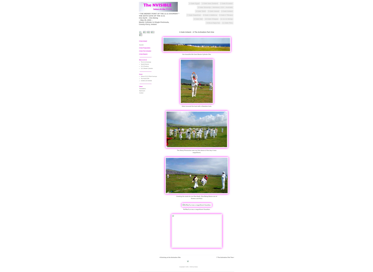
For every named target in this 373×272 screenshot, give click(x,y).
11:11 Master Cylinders (147, 68)
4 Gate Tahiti (201, 11)
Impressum (142, 90)
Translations (142, 88)
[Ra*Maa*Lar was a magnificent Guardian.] (197, 205)
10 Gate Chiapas (211, 19)
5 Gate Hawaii (213, 11)
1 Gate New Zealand (210, 3)
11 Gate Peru (227, 23)
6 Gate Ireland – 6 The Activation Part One (196, 32)
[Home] (159, 9)
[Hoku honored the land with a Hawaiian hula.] (197, 104)
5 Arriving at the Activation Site (170, 257)
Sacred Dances (145, 64)
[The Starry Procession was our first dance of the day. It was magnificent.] (197, 148)
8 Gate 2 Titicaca (226, 15)
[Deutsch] (153, 32)
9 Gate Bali (198, 19)
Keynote (141, 45)
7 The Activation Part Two (224, 257)
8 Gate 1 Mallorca (210, 15)
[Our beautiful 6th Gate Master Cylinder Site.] (197, 52)
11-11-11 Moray (226, 19)
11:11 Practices (145, 66)
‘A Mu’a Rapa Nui (213, 23)
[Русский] (141, 35)
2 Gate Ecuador (226, 3)
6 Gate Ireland (227, 11)
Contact (141, 93)
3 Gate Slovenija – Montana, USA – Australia (215, 7)
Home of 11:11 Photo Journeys (149, 76)
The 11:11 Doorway (146, 62)
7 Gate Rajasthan (194, 15)
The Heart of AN (145, 78)
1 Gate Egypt (194, 3)
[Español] (145, 32)
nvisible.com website (146, 80)
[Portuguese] (149, 32)
